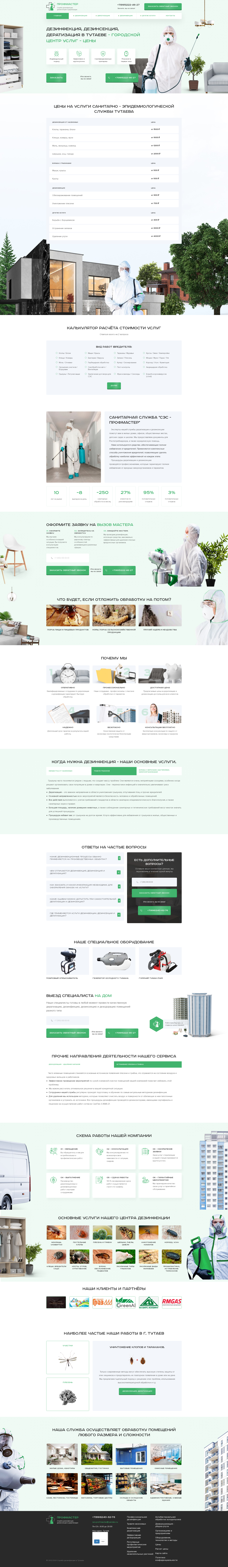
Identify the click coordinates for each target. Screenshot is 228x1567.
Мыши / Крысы (94, 353)
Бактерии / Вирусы (96, 358)
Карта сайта (161, 1553)
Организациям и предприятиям (163, 1532)
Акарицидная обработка (156, 367)
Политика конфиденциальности (166, 1558)
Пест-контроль (123, 367)
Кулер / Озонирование (126, 362)
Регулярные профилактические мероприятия (136, 1544)
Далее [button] (114, 386)
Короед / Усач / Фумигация (157, 362)
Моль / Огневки (65, 362)
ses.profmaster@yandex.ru (105, 1522)
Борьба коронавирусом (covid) (156, 375)
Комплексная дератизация (133, 1529)
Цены (158, 1544)
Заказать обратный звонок (163, 6)
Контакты (170, 16)
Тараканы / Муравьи (125, 353)
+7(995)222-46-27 (128, 5)
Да (97, 1541)
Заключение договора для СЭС (99, 375)
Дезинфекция (126, 16)
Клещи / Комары (66, 358)
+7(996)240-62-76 (157, 910)
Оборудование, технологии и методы (166, 1538)
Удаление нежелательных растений (140, 1552)
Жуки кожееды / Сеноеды (128, 374)
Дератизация (103, 16)
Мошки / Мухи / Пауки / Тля (157, 358)
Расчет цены (161, 1549)
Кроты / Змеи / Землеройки (157, 353)
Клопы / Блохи (65, 353)
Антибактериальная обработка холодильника (168, 1518)
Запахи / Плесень (124, 358)
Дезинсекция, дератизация (137, 1391)
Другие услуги (148, 16)
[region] (143, 447)
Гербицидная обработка (98, 362)
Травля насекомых (136, 1524)
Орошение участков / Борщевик (68, 368)
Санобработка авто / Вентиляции (97, 368)
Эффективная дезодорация (134, 1536)
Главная (57, 16)
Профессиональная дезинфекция (137, 1518)
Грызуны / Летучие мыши (69, 374)
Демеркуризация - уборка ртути (164, 1525)
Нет (103, 1541)
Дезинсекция (81, 16)
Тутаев (106, 1531)
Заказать (56, 78)
